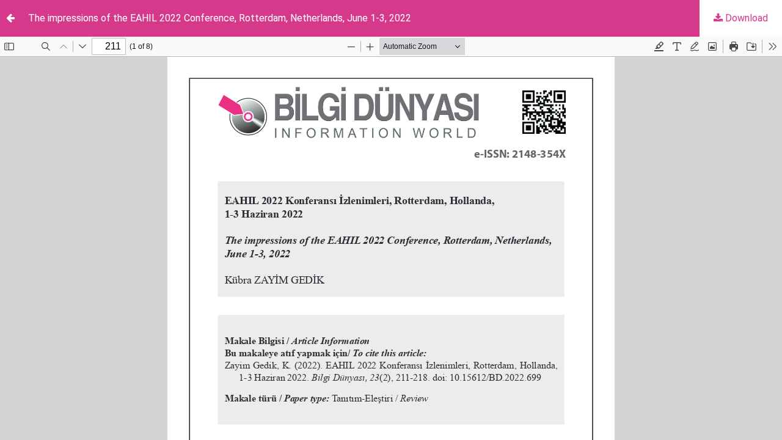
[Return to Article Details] (10, 18)
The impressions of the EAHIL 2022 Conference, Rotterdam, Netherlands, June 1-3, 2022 (219, 18)
